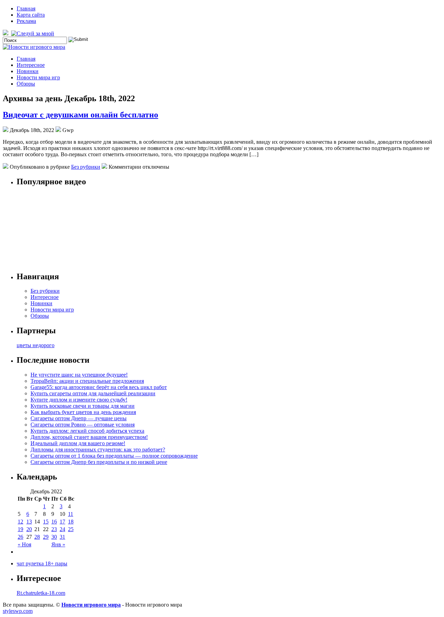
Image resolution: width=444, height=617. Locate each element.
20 (29, 529)
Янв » (58, 544)
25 (71, 529)
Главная (26, 8)
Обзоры (26, 84)
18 (71, 522)
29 (46, 537)
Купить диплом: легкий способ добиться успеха (87, 431)
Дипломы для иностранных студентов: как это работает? (98, 449)
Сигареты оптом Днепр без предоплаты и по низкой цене (99, 462)
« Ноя (24, 544)
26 (20, 537)
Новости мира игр (38, 77)
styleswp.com (18, 611)
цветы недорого (35, 345)
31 (62, 537)
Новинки (28, 71)
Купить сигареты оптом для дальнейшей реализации (93, 393)
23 (54, 529)
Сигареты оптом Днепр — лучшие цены (79, 418)
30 (54, 537)
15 (46, 522)
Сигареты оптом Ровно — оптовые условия (83, 425)
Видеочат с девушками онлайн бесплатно (80, 114)
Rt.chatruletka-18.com (41, 593)
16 (54, 522)
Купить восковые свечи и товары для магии (83, 406)
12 (20, 522)
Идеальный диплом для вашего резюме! (78, 443)
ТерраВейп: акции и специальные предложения (87, 381)
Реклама (26, 21)
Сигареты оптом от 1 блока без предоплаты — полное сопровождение (114, 456)
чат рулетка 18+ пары (42, 563)
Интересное (31, 65)
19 (20, 529)
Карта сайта (31, 15)
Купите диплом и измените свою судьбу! (79, 400)
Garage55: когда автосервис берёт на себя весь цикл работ (99, 387)
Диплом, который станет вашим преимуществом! (89, 437)
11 (70, 514)
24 (62, 529)
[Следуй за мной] (33, 33)
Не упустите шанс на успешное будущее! (79, 375)
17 (62, 522)
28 (37, 537)
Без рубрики (85, 167)
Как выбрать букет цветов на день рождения (83, 412)
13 (29, 522)
